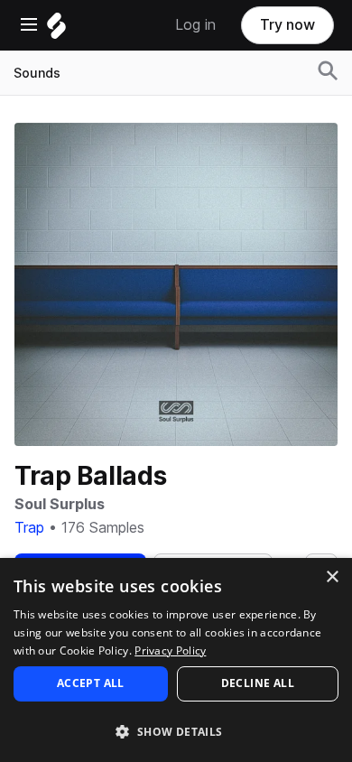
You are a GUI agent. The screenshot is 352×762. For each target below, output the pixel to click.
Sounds (37, 73)
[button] (176, 730)
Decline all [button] (257, 683)
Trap (29, 527)
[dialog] (176, 660)
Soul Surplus (59, 504)
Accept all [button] (91, 683)
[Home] (56, 30)
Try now (287, 24)
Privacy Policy (170, 650)
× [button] (331, 577)
